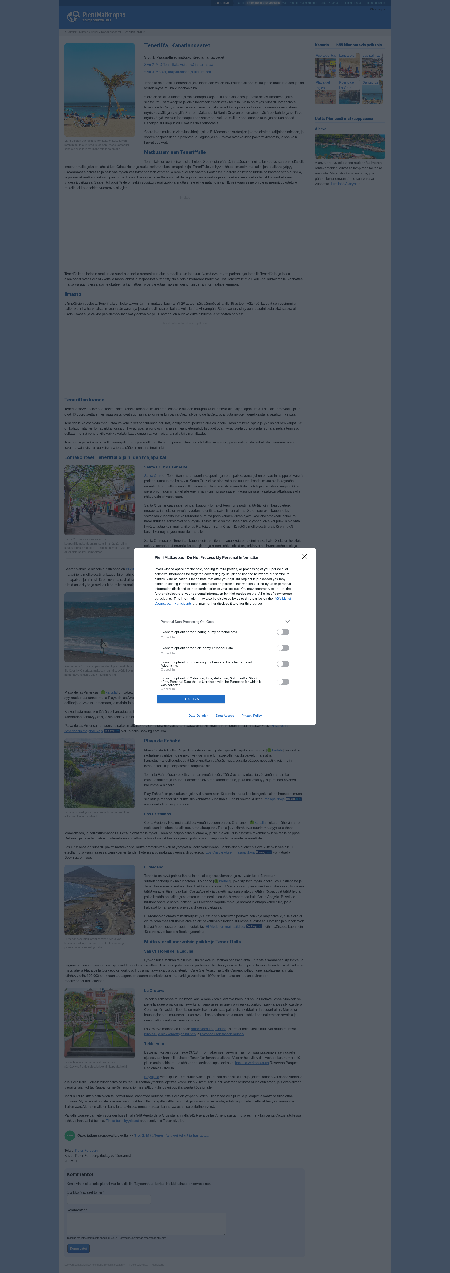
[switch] (283, 632)
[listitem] (225, 621)
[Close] (306, 557)
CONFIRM (191, 699)
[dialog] (225, 636)
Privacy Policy (251, 715)
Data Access (225, 715)
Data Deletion (198, 715)
